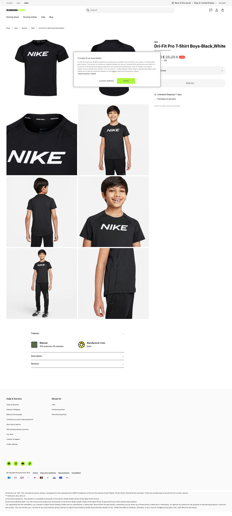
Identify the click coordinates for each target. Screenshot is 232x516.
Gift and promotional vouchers (17, 429)
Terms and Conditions (48, 473)
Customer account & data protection (19, 419)
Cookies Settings (106, 81)
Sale (43, 17)
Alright (126, 81)
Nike (33, 28)
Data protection (63, 473)
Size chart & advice (13, 424)
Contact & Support (13, 439)
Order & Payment (12, 405)
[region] (117, 69)
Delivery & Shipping (13, 409)
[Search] (88, 10)
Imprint (93, 73)
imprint (35, 473)
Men (18, 3)
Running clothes (30, 17)
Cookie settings (12, 444)
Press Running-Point (59, 414)
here (114, 71)
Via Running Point (58, 409)
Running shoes (12, 17)
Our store (222, 3)
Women (9, 3)
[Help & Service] (211, 10)
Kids (26, 3)
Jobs (53, 405)
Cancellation (76, 473)
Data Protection (84, 73)
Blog (51, 17)
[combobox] (130, 10)
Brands (24, 28)
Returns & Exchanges (14, 414)
